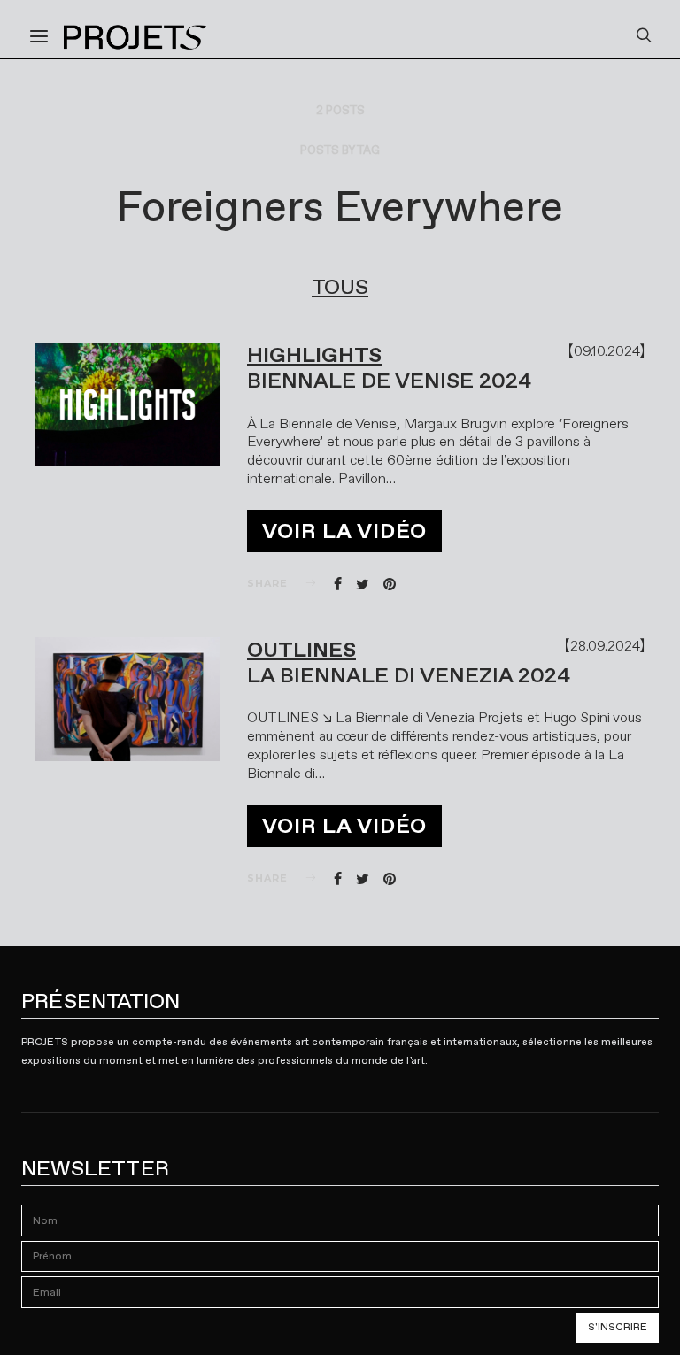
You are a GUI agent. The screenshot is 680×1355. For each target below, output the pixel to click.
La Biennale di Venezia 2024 (408, 675)
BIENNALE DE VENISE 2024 (389, 380)
